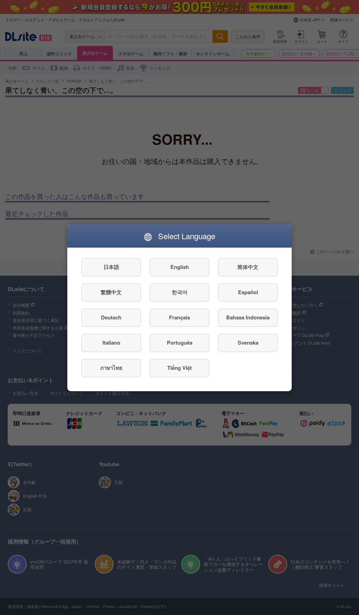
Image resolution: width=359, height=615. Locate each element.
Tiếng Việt (179, 368)
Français (179, 317)
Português (179, 342)
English (179, 267)
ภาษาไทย (111, 368)
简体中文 (247, 267)
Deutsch (111, 317)
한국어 (180, 292)
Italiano (111, 342)
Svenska (248, 342)
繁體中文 (111, 292)
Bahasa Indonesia (248, 317)
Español (248, 292)
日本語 (111, 267)
